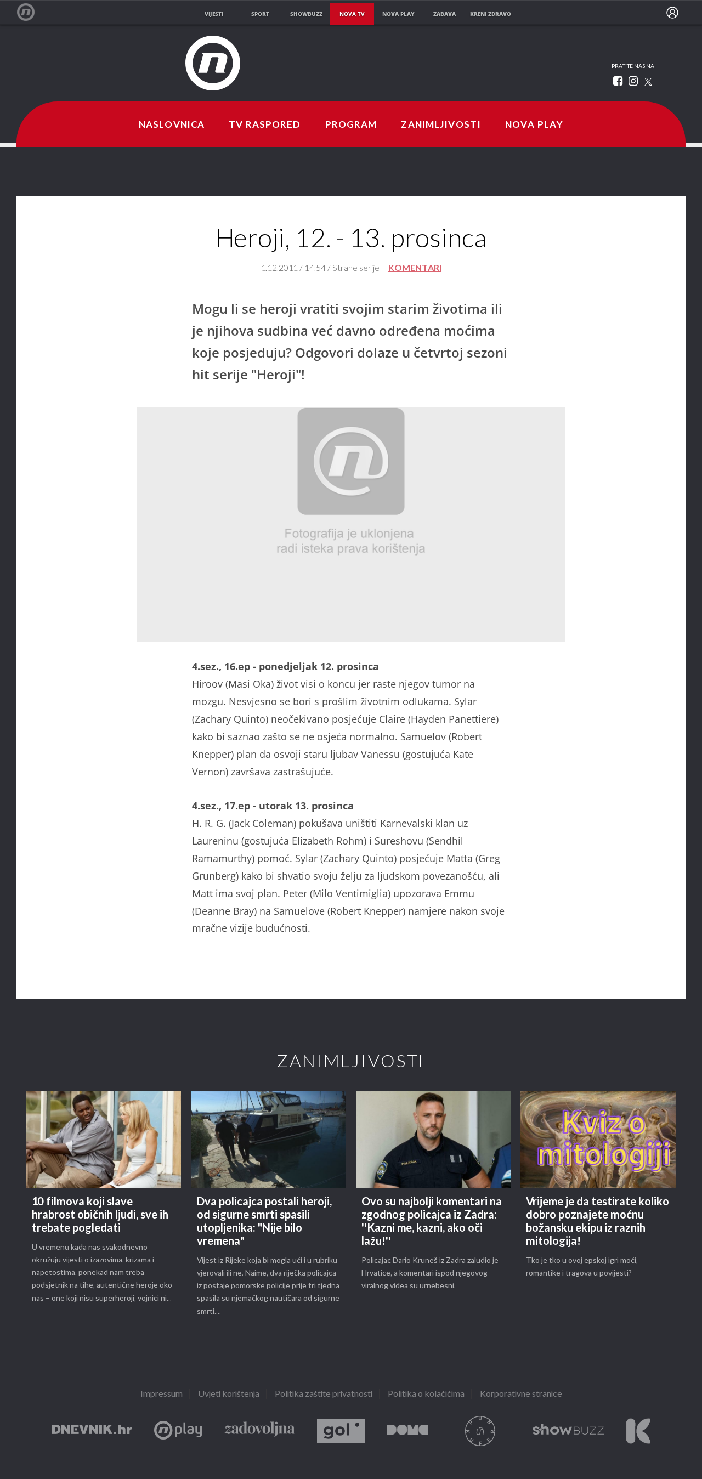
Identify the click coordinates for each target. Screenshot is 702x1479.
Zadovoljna (259, 1431)
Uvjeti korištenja (228, 1394)
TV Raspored (265, 125)
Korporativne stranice (521, 1394)
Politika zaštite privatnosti (323, 1394)
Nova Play (534, 125)
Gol (341, 1431)
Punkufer (480, 1431)
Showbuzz (568, 1431)
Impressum (161, 1394)
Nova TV (31, 12)
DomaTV (407, 1431)
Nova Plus (178, 1431)
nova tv (352, 14)
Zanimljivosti (441, 125)
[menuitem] (672, 12)
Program (351, 125)
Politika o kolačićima (426, 1394)
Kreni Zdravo (638, 1431)
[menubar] (672, 13)
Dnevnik (92, 1431)
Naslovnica (172, 125)
